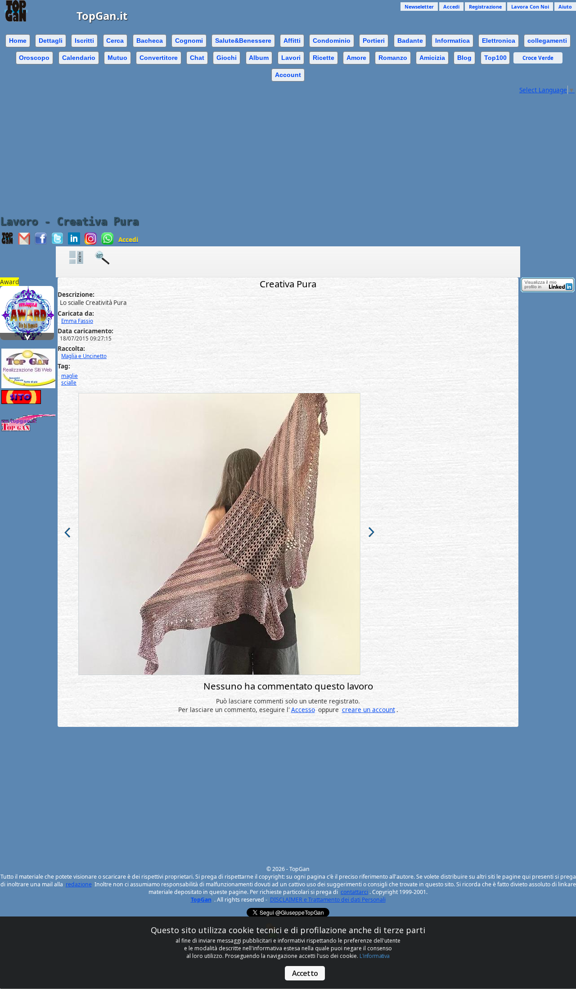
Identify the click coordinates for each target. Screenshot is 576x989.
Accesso (303, 709)
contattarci (354, 892)
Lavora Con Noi (530, 6)
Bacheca (149, 40)
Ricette (323, 57)
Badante (410, 40)
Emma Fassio (77, 321)
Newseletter (419, 6)
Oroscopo (34, 57)
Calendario (78, 57)
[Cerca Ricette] (106, 257)
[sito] (28, 301)
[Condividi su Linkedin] (74, 242)
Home (18, 40)
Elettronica (498, 40)
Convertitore (159, 57)
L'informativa (374, 956)
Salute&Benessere (243, 40)
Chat (197, 57)
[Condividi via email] (24, 242)
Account (288, 74)
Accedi (451, 6)
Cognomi (189, 40)
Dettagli (51, 40)
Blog (464, 57)
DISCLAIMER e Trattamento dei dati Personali (328, 899)
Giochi (226, 57)
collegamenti (547, 40)
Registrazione (485, 6)
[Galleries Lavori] (81, 257)
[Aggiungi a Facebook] (40, 242)
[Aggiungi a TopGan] (7, 242)
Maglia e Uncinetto (84, 356)
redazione (79, 884)
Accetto (305, 973)
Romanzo (392, 57)
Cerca (115, 40)
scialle (68, 382)
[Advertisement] (288, 157)
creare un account (368, 709)
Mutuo (117, 57)
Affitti (292, 40)
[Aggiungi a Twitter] (57, 242)
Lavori (291, 57)
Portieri (374, 40)
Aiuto (565, 6)
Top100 (495, 57)
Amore (356, 57)
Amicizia (432, 57)
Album (259, 57)
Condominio (332, 40)
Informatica (452, 40)
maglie (69, 375)
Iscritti (84, 40)
